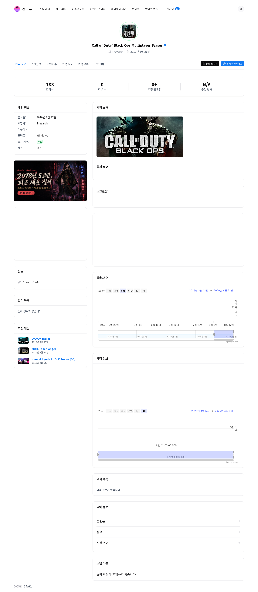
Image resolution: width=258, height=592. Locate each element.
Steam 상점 (211, 63)
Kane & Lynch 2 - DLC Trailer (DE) (53, 359)
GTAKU (28, 586)
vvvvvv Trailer (41, 338)
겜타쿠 (27, 9)
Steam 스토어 (31, 282)
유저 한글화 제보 (234, 63)
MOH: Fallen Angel (44, 348)
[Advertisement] (50, 233)
